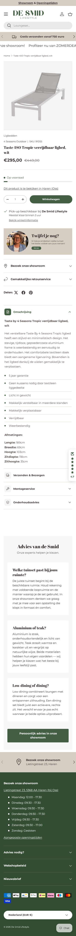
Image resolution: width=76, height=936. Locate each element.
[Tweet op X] (16, 292)
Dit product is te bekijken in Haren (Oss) (31, 188)
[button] (70, 14)
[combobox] (38, 25)
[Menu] (6, 14)
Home (7, 55)
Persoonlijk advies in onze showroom (38, 735)
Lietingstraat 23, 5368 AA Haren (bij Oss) (31, 790)
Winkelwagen (51, 199)
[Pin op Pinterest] (30, 292)
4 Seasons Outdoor (15, 141)
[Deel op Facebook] (23, 292)
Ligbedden (10, 135)
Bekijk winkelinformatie (23, 220)
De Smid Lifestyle (20, 927)
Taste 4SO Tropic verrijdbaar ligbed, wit (32, 55)
